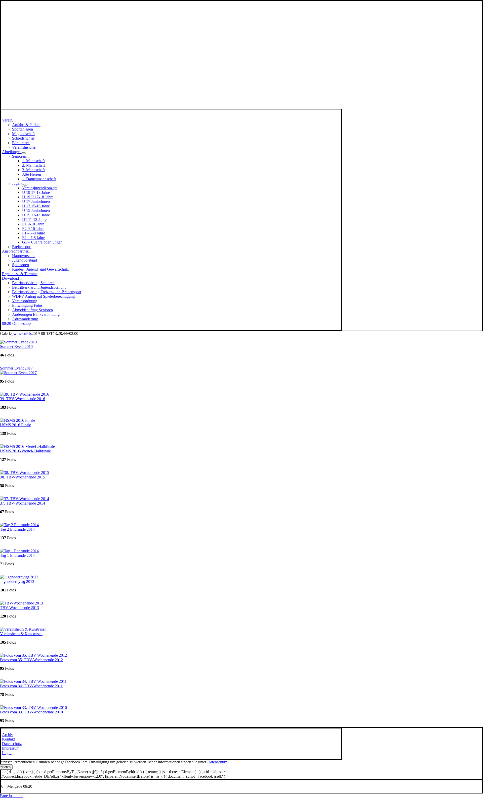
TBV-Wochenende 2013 (19, 607)
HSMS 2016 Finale (15, 425)
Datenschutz (217, 762)
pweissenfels (22, 333)
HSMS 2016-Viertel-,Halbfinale (25, 451)
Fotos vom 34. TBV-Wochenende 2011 (31, 686)
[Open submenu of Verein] (14, 121)
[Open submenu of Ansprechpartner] (30, 252)
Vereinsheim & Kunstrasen (21, 634)
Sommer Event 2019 (16, 346)
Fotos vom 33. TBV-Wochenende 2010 (31, 712)
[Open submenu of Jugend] (25, 185)
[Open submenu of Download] (21, 279)
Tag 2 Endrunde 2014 (17, 529)
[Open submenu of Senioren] (28, 157)
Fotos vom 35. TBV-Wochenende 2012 (31, 660)
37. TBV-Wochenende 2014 (22, 503)
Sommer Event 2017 (16, 368)
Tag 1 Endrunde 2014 (17, 555)
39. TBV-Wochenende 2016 (22, 399)
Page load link (11, 795)
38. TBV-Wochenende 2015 (22, 477)
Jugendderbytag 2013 (17, 581)
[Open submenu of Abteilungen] (24, 153)
